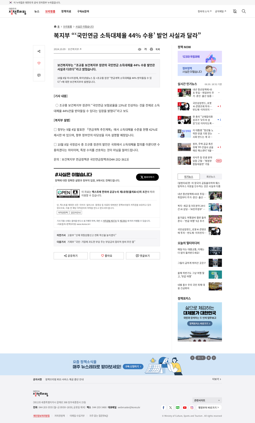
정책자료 (66, 11)
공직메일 (219, 11)
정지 (208, 358)
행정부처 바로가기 (207, 407)
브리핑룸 (50, 11)
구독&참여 (83, 11)
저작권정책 (63, 212)
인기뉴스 (188, 176)
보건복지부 (74, 49)
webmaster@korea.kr (129, 407)
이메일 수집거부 (77, 415)
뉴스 (36, 11)
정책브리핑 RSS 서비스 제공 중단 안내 (64, 379)
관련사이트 (199, 400)
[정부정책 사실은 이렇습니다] (200, 70)
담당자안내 (76, 212)
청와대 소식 (203, 11)
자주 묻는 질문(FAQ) (98, 415)
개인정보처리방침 (41, 415)
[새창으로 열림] (151, 49)
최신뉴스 (210, 176)
